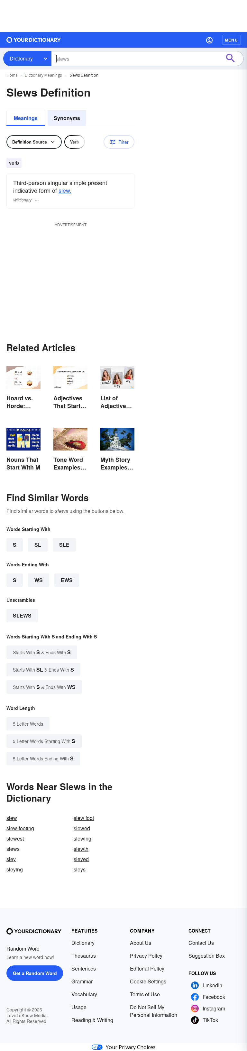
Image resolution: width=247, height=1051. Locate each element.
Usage (79, 1007)
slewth (81, 848)
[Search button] (233, 58)
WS (38, 580)
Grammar (82, 981)
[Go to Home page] (33, 40)
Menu (231, 40)
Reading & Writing (92, 1020)
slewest (15, 838)
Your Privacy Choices (131, 1047)
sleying (14, 869)
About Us (140, 942)
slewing (82, 838)
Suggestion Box (206, 955)
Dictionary (21, 58)
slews (22, 615)
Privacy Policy (146, 955)
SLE (64, 544)
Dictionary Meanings (43, 75)
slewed (82, 828)
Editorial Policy (147, 968)
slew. (65, 190)
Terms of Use (145, 994)
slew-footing (20, 828)
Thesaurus (83, 955)
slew (11, 818)
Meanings (26, 118)
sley (11, 859)
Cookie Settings (148, 981)
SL (37, 544)
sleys (80, 869)
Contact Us (201, 942)
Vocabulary (84, 994)
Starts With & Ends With (42, 652)
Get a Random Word (35, 973)
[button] (209, 40)
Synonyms (67, 118)
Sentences (83, 968)
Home (12, 75)
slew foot (84, 818)
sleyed (81, 859)
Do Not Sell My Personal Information (153, 1010)
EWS (67, 580)
